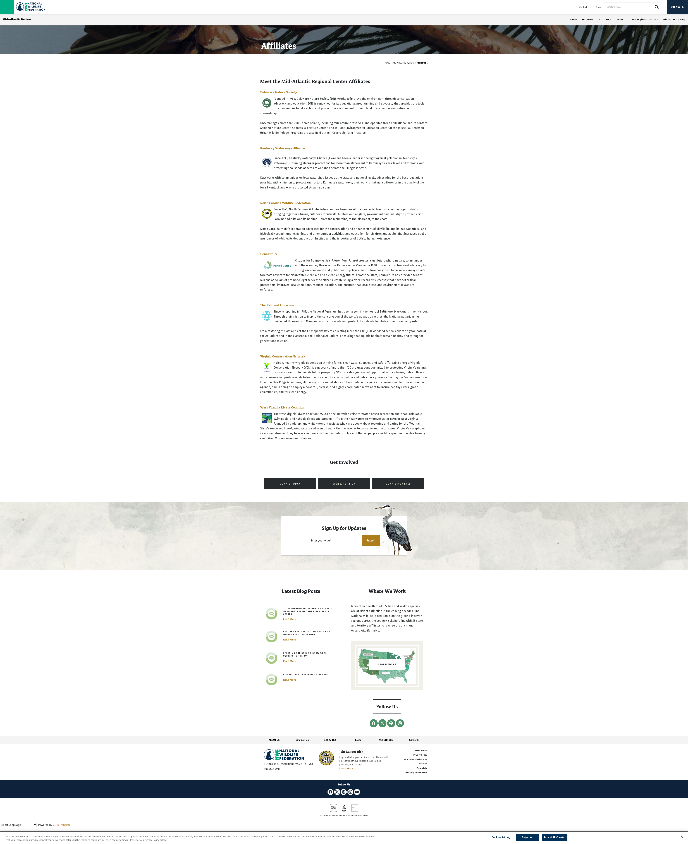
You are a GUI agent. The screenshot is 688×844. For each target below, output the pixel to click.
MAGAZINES (330, 740)
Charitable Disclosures (415, 759)
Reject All (527, 837)
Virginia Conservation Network (282, 356)
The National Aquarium (277, 305)
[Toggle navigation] (7, 7)
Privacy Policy (420, 755)
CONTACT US (302, 740)
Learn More (346, 768)
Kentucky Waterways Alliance (282, 148)
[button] (371, 540)
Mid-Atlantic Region (403, 63)
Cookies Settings (501, 837)
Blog (598, 7)
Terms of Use (420, 750)
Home (573, 19)
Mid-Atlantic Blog (674, 19)
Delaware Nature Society (278, 92)
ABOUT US (274, 740)
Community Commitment (415, 772)
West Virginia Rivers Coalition (282, 407)
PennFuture (269, 254)
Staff (620, 19)
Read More (289, 619)
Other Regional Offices (643, 19)
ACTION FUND (386, 740)
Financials (422, 768)
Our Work (587, 19)
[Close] (682, 837)
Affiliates (605, 19)
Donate (677, 7)
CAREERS (414, 740)
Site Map (423, 764)
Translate (65, 824)
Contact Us (584, 7)
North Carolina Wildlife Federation (285, 203)
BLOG (358, 740)
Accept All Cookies (554, 837)
